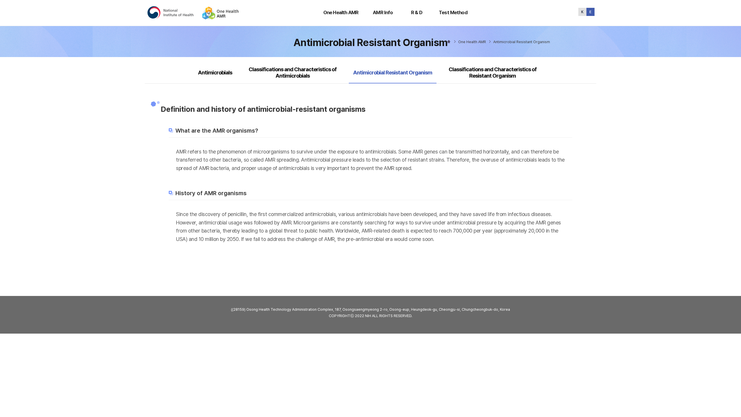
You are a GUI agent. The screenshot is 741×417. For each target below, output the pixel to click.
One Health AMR (340, 12)
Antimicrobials (215, 72)
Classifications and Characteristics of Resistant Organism (493, 72)
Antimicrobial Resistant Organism (392, 72)
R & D (416, 12)
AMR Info (383, 12)
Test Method (453, 12)
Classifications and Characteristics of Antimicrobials (293, 72)
